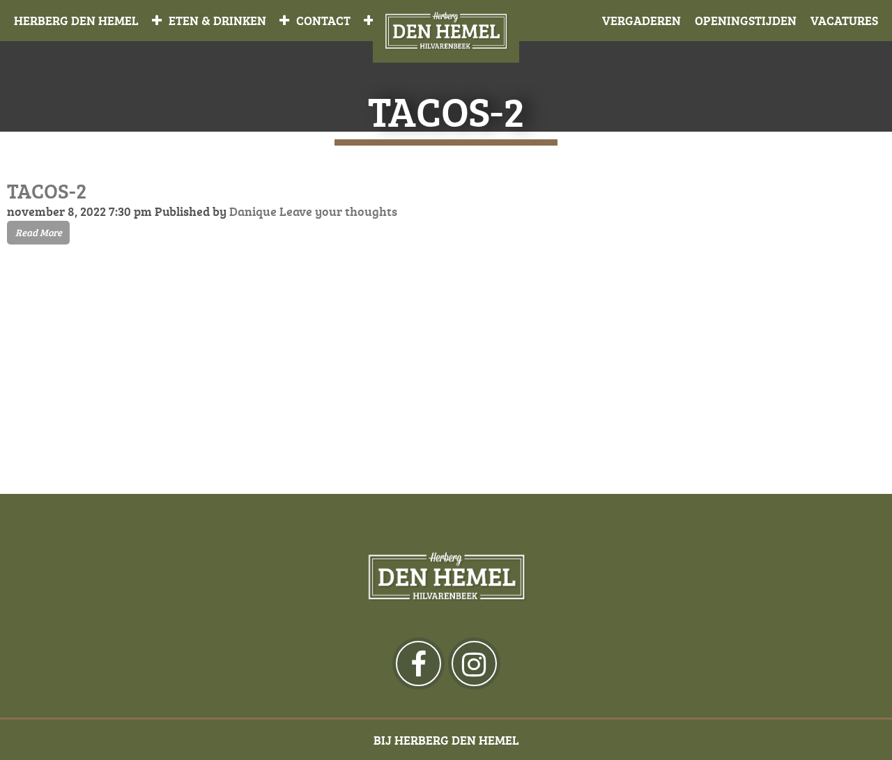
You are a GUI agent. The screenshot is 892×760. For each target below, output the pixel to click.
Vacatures (844, 20)
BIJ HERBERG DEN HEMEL (446, 739)
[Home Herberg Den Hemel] (446, 31)
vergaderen (641, 20)
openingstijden (746, 20)
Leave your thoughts (338, 211)
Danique (253, 211)
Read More (38, 232)
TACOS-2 (46, 190)
